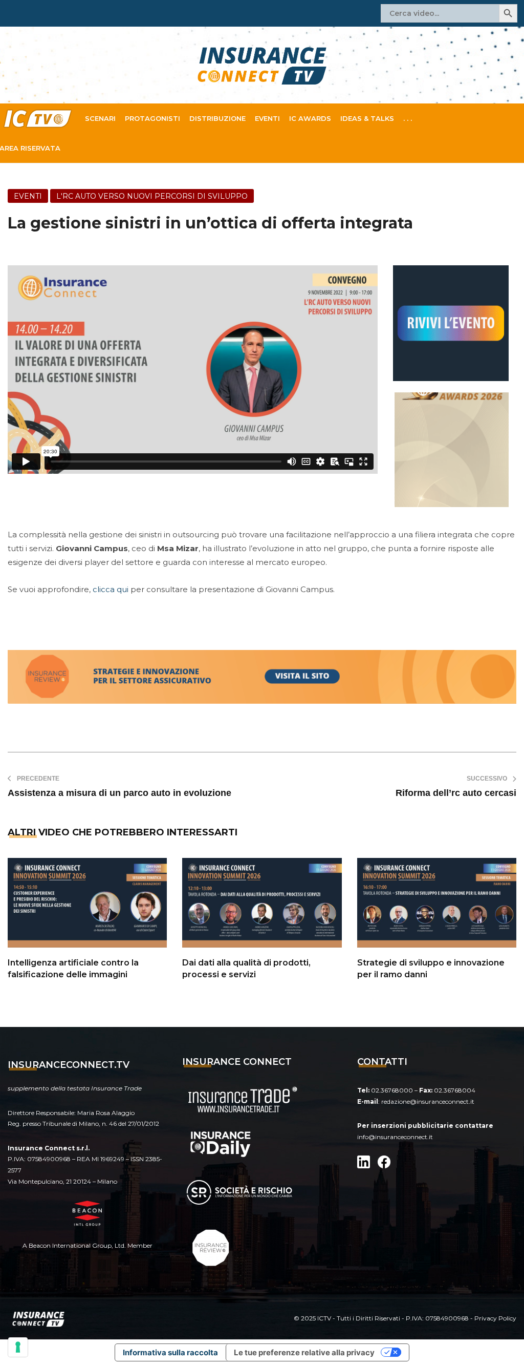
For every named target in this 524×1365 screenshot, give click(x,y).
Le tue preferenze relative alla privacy (304, 1352)
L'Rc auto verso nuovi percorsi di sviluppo (152, 196)
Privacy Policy (495, 1318)
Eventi (267, 118)
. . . (407, 118)
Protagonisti (152, 118)
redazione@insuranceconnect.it (427, 1101)
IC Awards (310, 118)
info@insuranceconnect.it (395, 1137)
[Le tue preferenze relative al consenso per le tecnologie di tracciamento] (18, 1347)
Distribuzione (217, 118)
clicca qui (110, 589)
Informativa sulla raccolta (170, 1352)
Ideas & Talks (367, 118)
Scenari (100, 118)
